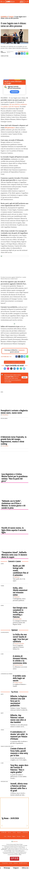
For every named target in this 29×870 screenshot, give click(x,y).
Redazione (16, 577)
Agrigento (19, 832)
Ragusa (13, 836)
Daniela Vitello (17, 619)
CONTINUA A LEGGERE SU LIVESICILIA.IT (14, 362)
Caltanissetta (25, 832)
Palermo (9, 832)
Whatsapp (4, 868)
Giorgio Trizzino (18, 682)
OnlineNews (5, 415)
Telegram (13, 868)
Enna (5, 836)
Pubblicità (16, 863)
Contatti (10, 863)
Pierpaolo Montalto (19, 643)
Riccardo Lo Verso (10, 52)
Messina (9, 836)
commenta (21, 350)
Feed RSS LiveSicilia (23, 863)
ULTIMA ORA (3, 832)
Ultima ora (22, 868)
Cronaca (11, 17)
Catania (14, 832)
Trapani (23, 836)
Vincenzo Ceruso (18, 665)
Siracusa (18, 836)
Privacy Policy (5, 863)
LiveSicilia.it (4, 17)
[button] (2, 825)
